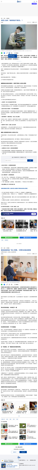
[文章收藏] (9, 53)
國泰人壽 (3, 419)
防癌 (17, 419)
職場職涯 (8, 18)
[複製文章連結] (7, 53)
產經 (27, 435)
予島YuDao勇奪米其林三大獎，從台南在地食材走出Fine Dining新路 (31, 426)
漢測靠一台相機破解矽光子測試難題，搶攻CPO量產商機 (13, 437)
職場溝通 (6, 240)
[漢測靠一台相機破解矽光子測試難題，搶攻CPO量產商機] (4, 437)
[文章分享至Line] (2, 53)
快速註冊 (23, 452)
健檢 (10, 419)
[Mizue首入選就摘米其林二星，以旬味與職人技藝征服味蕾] (22, 431)
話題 (9, 429)
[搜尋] (36, 1)
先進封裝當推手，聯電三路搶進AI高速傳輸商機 (13, 426)
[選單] (1, 1)
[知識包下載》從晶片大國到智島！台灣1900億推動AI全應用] (3, 466)
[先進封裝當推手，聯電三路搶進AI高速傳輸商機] (4, 425)
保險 (14, 419)
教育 (4, 18)
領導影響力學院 (33, 460)
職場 (8, 55)
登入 (9, 56)
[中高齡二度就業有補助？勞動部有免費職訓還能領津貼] (4, 431)
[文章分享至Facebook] (4, 53)
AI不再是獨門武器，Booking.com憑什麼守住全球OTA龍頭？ (32, 437)
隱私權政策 (22, 463)
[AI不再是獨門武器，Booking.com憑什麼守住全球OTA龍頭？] (22, 437)
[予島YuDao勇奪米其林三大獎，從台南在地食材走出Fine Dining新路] (22, 425)
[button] (36, 224)
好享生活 (28, 424)
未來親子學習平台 (22, 460)
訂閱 (30, 160)
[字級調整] (12, 53)
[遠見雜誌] (19, 1)
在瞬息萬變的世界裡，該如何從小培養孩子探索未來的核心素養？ (14, 188)
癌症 (7, 419)
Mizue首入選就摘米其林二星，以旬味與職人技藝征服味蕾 (31, 432)
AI (8, 424)
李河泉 (2, 22)
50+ (27, 460)
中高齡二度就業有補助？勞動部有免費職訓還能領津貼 (13, 432)
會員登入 (14, 452)
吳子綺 (2, 253)
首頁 (1, 18)
